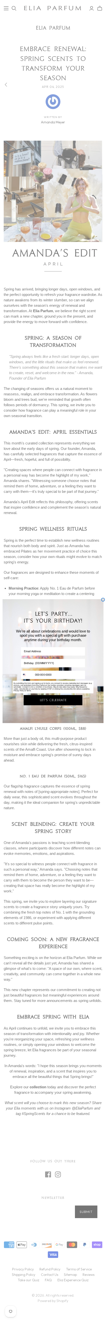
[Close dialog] (103, 599)
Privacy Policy (19, 690)
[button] (53, 700)
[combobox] (27, 675)
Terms (28, 690)
